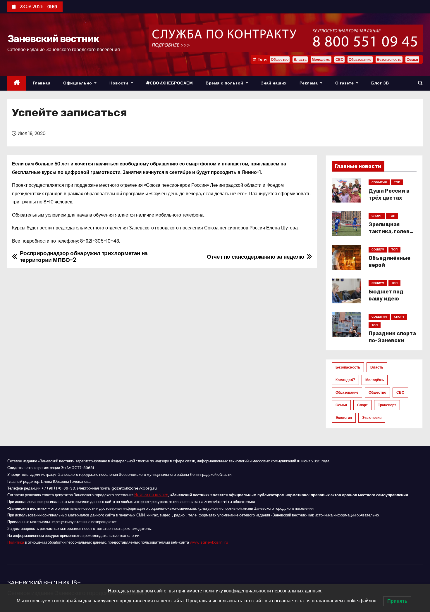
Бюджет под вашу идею (386, 295)
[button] (420, 83)
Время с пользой (225, 83)
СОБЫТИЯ (379, 182)
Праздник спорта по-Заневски (392, 337)
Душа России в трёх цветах (389, 194)
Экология (344, 417)
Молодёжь (321, 59)
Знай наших (274, 83)
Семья (412, 59)
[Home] (16, 83)
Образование (360, 59)
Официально (78, 83)
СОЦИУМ (377, 249)
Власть (300, 59)
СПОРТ (376, 216)
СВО (339, 59)
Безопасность (389, 59)
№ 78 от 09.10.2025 (151, 495)
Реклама (309, 83)
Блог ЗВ (380, 83)
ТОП (397, 182)
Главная (42, 83)
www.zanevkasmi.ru (209, 542)
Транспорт (387, 404)
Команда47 (345, 379)
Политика (15, 542)
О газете (345, 83)
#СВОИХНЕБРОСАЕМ (169, 83)
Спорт (362, 404)
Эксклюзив (371, 417)
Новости (119, 83)
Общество (279, 59)
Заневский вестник (53, 39)
